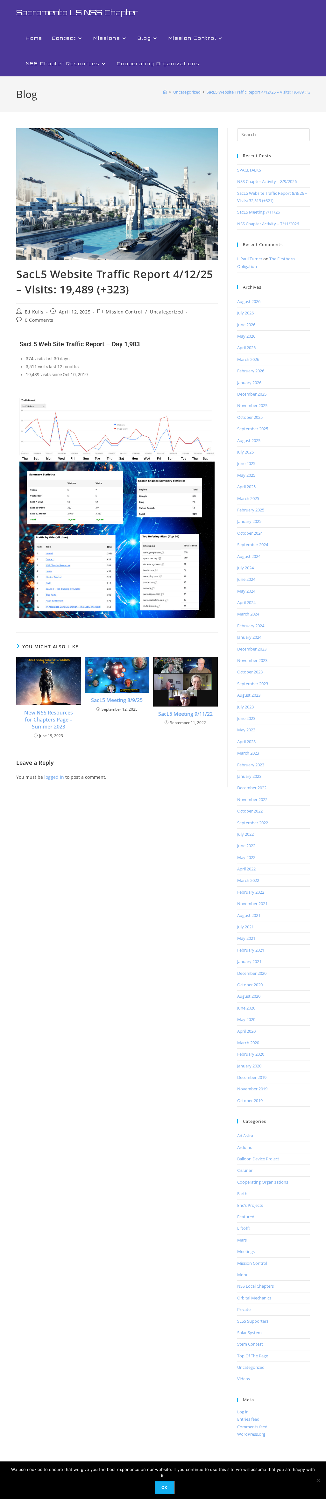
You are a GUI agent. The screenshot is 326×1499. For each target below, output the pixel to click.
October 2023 (250, 672)
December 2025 (251, 394)
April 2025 (246, 486)
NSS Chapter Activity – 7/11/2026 (268, 224)
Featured (245, 1217)
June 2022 (246, 845)
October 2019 (250, 1100)
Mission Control (124, 312)
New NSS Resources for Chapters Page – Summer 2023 (48, 719)
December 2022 (251, 788)
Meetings (246, 1251)
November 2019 (252, 1089)
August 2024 (248, 556)
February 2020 (250, 1054)
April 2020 (246, 1031)
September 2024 (252, 544)
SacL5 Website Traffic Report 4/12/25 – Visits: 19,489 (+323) (261, 92)
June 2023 (246, 718)
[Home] (165, 92)
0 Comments (39, 320)
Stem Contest (250, 1344)
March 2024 (248, 614)
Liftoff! (243, 1228)
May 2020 (246, 1019)
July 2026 (245, 313)
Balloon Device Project (258, 1159)
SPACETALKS (249, 170)
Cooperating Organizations (262, 1182)
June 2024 (246, 579)
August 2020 (248, 996)
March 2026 (248, 359)
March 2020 (248, 1042)
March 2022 (248, 880)
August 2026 (248, 301)
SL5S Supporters (252, 1321)
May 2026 (246, 336)
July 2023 (245, 707)
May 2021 (246, 938)
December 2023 (251, 649)
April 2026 (246, 347)
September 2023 (252, 683)
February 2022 (250, 892)
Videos (243, 1379)
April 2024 (246, 602)
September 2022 (252, 823)
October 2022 (250, 811)
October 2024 (250, 533)
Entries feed (248, 1419)
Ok (164, 1487)
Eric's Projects (250, 1205)
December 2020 (251, 973)
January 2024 (249, 637)
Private (244, 1309)
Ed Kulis (34, 312)
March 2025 (248, 498)
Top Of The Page (252, 1356)
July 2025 (245, 452)
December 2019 (251, 1077)
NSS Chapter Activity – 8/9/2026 (267, 181)
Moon (243, 1274)
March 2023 (248, 753)
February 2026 (250, 371)
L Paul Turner (249, 259)
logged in (54, 777)
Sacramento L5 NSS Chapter (77, 12)
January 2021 (249, 961)
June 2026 (246, 324)
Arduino (244, 1147)
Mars (242, 1240)
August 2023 (248, 695)
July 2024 (245, 568)
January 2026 (249, 382)
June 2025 (246, 463)
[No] (318, 1480)
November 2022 (252, 799)
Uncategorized (166, 312)
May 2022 (246, 857)
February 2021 (250, 950)
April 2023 (246, 741)
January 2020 (249, 1066)
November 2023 (252, 660)
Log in (243, 1412)
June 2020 (246, 1008)
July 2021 (245, 927)
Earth (242, 1193)
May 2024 (246, 591)
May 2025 (246, 475)
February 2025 (250, 510)
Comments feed (252, 1427)
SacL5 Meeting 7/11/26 (258, 212)
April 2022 (246, 869)
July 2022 (245, 834)
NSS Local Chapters (255, 1286)
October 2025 (250, 417)
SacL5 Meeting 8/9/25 (117, 700)
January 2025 (249, 521)
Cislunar (244, 1170)
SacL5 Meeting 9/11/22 (185, 713)
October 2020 (250, 985)
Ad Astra (245, 1135)
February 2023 (250, 765)
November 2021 (252, 903)
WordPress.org (251, 1434)
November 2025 (252, 405)
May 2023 (246, 730)
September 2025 (252, 429)
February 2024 (250, 626)
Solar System (249, 1332)
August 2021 (248, 915)
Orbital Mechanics (254, 1298)
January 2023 (249, 776)
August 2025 (248, 440)
